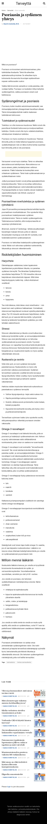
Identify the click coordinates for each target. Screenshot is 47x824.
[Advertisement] (23, 44)
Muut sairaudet (20, 10)
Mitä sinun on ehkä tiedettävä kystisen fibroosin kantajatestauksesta (14, 764)
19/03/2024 (22, 706)
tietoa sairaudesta (24, 662)
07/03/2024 (22, 735)
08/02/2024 (22, 757)
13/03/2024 (22, 725)
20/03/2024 (22, 696)
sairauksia (11, 662)
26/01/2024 (22, 777)
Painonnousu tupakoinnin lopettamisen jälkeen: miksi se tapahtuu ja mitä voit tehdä (14, 742)
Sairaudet (10, 10)
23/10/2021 (26, 24)
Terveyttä (23, 3)
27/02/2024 (22, 748)
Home (3, 10)
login (9, 787)
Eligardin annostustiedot (12, 774)
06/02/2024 (22, 770)
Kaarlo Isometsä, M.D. (11, 24)
